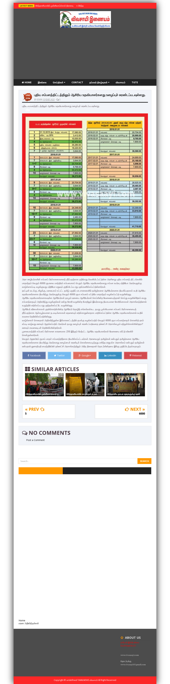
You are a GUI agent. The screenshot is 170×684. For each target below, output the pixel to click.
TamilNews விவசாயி (88, 680)
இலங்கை (42, 82)
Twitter (61, 355)
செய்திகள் (58, 82)
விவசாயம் (120, 82)
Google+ (86, 355)
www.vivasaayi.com (130, 654)
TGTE (135, 82)
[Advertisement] (85, 54)
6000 (142, 413)
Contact (77, 82)
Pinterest (137, 355)
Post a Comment (35, 440)
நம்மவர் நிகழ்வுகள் (98, 82)
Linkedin (111, 355)
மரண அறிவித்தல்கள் (32, 89)
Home (28, 82)
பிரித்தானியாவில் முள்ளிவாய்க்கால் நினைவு (54, 5)
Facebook (35, 355)
